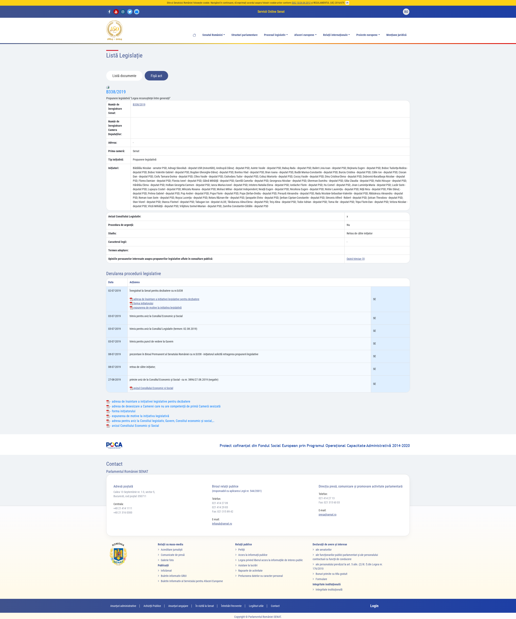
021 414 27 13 (327, 498)
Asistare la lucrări (247, 565)
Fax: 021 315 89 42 (222, 511)
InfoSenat (166, 570)
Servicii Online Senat (271, 12)
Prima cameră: (116, 151)
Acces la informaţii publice (252, 554)
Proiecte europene (367, 35)
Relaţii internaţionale (335, 35)
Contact (275, 606)
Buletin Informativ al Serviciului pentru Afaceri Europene (192, 581)
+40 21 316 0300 (122, 512)
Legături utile (256, 606)
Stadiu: (112, 233)
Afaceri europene (304, 35)
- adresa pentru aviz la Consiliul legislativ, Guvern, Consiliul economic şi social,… (161, 421)
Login (374, 606)
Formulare (321, 579)
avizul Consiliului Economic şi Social (153, 388)
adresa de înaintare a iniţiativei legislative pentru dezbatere (166, 299)
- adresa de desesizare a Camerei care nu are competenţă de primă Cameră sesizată (165, 406)
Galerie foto (167, 560)
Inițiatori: (113, 168)
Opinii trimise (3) (356, 258)
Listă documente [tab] (124, 76)
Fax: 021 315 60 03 (329, 502)
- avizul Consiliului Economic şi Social (134, 426)
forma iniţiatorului (143, 303)
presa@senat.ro (327, 514)
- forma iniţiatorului (122, 411)
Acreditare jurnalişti (171, 549)
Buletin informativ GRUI (174, 575)
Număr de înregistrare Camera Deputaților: (115, 128)
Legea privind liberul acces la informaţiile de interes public (270, 560)
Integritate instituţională (329, 589)
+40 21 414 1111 (122, 508)
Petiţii (241, 549)
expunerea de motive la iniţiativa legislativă (157, 307)
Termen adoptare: (118, 250)
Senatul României (212, 35)
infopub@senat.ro (222, 523)
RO (406, 12)
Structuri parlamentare (244, 35)
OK (347, 2)
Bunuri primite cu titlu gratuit (331, 573)
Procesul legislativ (274, 35)
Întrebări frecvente (231, 606)
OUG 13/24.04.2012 (301, 2)
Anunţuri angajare (178, 606)
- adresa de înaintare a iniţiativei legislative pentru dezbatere (149, 401)
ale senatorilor (324, 549)
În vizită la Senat (205, 606)
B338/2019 (116, 91)
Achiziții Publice (152, 606)
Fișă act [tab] (156, 76)
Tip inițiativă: (116, 159)
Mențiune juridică (396, 35)
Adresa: (112, 142)
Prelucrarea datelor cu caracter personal (260, 575)
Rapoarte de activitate (250, 570)
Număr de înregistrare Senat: (115, 109)
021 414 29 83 (220, 507)
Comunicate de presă (173, 554)
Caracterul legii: (117, 241)
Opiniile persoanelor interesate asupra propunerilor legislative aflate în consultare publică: (160, 258)
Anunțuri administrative (123, 606)
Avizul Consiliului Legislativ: (124, 216)
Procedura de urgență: (121, 225)
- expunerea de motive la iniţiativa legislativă (139, 416)
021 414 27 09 (220, 503)
